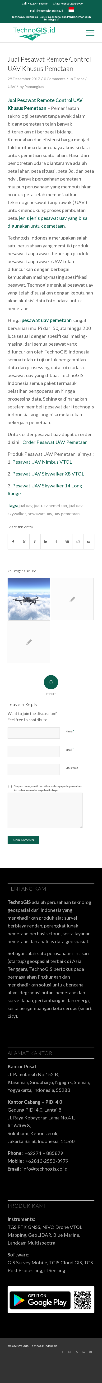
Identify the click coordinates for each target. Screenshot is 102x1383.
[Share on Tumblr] (56, 541)
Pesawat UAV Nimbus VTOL (42, 462)
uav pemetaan (67, 513)
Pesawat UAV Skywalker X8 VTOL (48, 473)
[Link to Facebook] (62, 1352)
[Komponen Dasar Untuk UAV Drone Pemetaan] (72, 599)
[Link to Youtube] (90, 1352)
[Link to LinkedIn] (83, 1352)
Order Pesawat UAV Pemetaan (55, 442)
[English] (71, 10)
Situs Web (72, 767)
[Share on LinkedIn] (46, 541)
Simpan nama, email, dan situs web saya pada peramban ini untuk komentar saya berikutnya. (48, 788)
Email (70, 749)
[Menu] (87, 32)
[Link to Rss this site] (76, 1352)
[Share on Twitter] (24, 541)
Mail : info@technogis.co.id (46, 10)
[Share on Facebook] (13, 541)
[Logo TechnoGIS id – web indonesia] (42, 32)
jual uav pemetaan (50, 505)
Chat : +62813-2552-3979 (68, 3)
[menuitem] (34, 3)
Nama (70, 731)
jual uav (25, 505)
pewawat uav (40, 513)
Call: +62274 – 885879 (34, 3)
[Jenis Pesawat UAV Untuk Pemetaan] (29, 599)
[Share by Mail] (88, 541)
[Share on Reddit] (78, 541)
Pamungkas (34, 86)
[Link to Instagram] (69, 1352)
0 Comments (54, 78)
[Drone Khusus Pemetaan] (29, 641)
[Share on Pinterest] (35, 541)
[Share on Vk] (67, 541)
